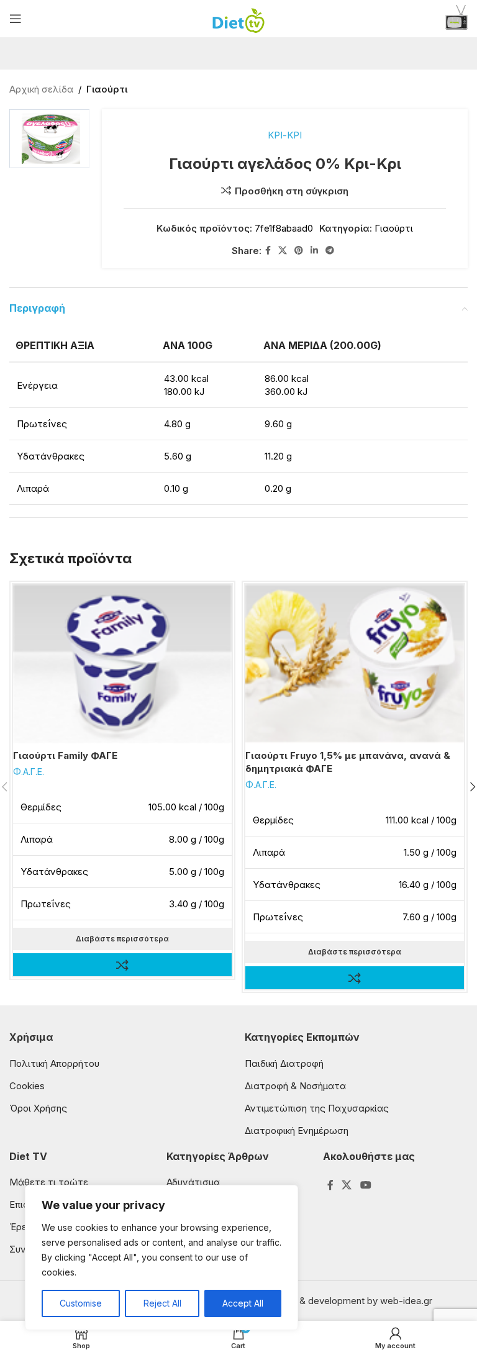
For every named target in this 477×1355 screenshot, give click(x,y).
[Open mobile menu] (15, 18)
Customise (81, 1303)
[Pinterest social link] (299, 250)
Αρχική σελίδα (41, 89)
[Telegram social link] (330, 250)
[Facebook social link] (268, 250)
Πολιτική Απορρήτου (54, 1063)
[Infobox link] (456, 19)
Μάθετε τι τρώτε (48, 1182)
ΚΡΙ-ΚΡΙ (285, 135)
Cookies (27, 1086)
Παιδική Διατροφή (284, 1063)
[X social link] (283, 250)
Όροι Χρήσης (38, 1108)
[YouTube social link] (365, 1185)
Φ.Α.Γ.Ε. (28, 771)
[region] (161, 1257)
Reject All (162, 1303)
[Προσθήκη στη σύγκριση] (122, 964)
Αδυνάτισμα (193, 1182)
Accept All (242, 1303)
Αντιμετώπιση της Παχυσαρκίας (317, 1108)
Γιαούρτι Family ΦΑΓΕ (65, 755)
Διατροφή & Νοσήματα (295, 1086)
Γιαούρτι (106, 89)
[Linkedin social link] (314, 250)
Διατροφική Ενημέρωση (296, 1130)
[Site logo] (238, 18)
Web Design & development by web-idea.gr (338, 1301)
